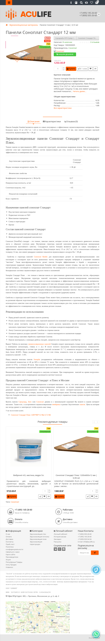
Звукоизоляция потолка (39, 536)
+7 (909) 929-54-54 (84, 539)
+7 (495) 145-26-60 (88, 12)
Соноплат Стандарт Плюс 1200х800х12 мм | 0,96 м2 (88, 38)
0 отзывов (94, 42)
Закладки (57, 539)
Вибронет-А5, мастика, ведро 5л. (28, 475)
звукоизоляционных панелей (39, 344)
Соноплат (40, 402)
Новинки (9, 567)
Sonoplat (37, 359)
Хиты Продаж (11, 565)
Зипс (30, 402)
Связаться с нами (12, 552)
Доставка (9, 539)
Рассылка (57, 542)
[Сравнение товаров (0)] (86, 2)
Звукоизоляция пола (38, 539)
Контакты (9, 542)
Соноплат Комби (41, 257)
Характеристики (53, 121)
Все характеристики (63, 108)
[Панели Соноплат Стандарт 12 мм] (28, 58)
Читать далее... (79, 91)
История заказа (60, 536)
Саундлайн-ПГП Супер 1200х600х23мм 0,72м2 (66, 38)
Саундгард (23, 402)
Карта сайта (10, 554)
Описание (35, 121)
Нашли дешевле (65, 54)
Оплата (9, 536)
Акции (8, 559)
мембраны (56, 404)
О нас (8, 534)
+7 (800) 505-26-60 (84, 534)
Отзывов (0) (72, 121)
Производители (12, 557)
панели (82, 404)
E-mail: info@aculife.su (86, 542)
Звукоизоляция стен (38, 534)
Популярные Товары (14, 562)
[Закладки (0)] (91, 2)
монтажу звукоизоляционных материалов (72, 582)
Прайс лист (10, 544)
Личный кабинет (60, 534)
